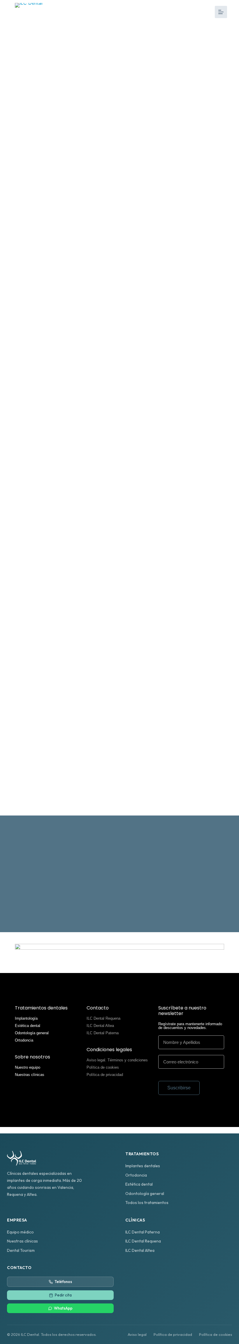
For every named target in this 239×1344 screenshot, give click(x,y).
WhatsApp (63, 1308)
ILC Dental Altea (100, 1025)
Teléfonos (63, 1281)
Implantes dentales (142, 1165)
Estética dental (27, 1025)
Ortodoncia (24, 1040)
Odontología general (32, 1033)
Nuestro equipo (27, 1067)
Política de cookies (103, 1067)
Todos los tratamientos (146, 1202)
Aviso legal (137, 1334)
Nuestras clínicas (29, 1074)
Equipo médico (20, 1232)
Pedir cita (63, 1295)
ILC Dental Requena (103, 1018)
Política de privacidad (105, 1074)
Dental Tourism (21, 1250)
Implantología (26, 1018)
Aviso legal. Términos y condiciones (117, 1060)
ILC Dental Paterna (103, 1033)
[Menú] (221, 12)
